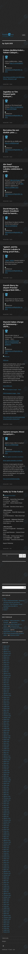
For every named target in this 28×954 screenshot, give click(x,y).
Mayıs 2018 (6, 739)
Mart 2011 (5, 880)
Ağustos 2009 (7, 915)
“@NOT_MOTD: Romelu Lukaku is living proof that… (11, 249)
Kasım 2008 (6, 932)
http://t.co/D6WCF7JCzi (11, 187)
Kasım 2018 (6, 730)
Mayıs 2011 (6, 877)
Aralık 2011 (6, 866)
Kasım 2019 (6, 708)
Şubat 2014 (6, 829)
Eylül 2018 (6, 734)
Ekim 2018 (6, 732)
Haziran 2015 (6, 800)
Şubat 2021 (6, 684)
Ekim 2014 (6, 814)
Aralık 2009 (6, 908)
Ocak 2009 (6, 928)
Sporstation (14, 622)
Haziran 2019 (6, 717)
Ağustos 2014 (6, 818)
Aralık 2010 (6, 886)
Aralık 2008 (6, 930)
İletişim (4, 941)
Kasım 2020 (6, 688)
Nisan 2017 (6, 763)
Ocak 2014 (6, 831)
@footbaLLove (9, 70)
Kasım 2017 (6, 750)
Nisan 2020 (6, 699)
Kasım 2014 (6, 812)
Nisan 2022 (6, 658)
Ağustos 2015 (6, 796)
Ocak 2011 (5, 884)
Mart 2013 (6, 849)
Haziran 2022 (6, 655)
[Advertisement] (14, 17)
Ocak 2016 (6, 790)
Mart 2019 (6, 723)
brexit (11, 201)
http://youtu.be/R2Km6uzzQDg (11, 478)
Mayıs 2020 (6, 697)
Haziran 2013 (6, 844)
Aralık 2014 (6, 811)
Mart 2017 (6, 765)
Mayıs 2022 (6, 657)
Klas (4, 598)
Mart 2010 (6, 902)
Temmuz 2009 (7, 917)
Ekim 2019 (6, 710)
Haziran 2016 (6, 781)
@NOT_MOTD (10, 260)
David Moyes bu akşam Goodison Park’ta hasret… (11, 211)
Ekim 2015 (6, 792)
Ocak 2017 (6, 768)
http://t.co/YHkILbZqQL (11, 445)
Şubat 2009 (6, 926)
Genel (11, 84)
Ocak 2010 (6, 906)
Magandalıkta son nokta (9, 631)
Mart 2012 (6, 860)
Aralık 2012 (6, 855)
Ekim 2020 (6, 690)
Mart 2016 (6, 787)
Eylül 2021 (6, 671)
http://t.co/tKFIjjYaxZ (11, 226)
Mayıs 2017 (6, 761)
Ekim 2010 (6, 889)
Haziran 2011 (6, 875)
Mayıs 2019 (6, 719)
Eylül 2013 (6, 838)
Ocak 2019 (6, 726)
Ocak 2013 (6, 853)
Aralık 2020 (6, 686)
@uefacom (8, 344)
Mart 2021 (6, 682)
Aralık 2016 (6, 770)
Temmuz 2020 (7, 695)
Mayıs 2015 (6, 801)
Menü (23, 35)
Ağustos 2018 (6, 735)
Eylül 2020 (6, 691)
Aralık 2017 (6, 748)
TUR (10, 548)
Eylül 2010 (6, 891)
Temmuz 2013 (7, 842)
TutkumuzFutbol (14, 626)
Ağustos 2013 (6, 840)
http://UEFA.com (7, 386)
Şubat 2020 (6, 702)
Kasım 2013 (6, 834)
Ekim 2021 (6, 669)
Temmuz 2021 (7, 675)
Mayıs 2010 (6, 899)
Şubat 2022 (6, 662)
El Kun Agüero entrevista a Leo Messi (12, 460)
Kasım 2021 (6, 668)
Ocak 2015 (6, 809)
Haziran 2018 (6, 737)
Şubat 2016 (6, 789)
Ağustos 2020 (6, 693)
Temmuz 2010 (7, 895)
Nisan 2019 (6, 721)
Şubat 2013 (6, 851)
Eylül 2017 (6, 754)
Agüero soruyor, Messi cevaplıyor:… (13, 433)
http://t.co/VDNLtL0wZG (12, 341)
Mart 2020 (6, 701)
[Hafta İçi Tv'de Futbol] (14, 496)
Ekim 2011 (6, 869)
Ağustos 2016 (6, 778)
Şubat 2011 (6, 882)
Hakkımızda (5, 938)
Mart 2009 (6, 924)
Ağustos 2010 (6, 893)
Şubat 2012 (6, 862)
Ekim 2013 (6, 836)
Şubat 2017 (6, 767)
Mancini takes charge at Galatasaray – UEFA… (13, 324)
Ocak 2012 (6, 864)
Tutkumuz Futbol (14, 635)
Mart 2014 (6, 827)
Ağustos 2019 (6, 713)
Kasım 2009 (6, 910)
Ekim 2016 (6, 774)
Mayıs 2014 (6, 823)
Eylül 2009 (6, 913)
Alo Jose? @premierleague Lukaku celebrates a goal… (12, 167)
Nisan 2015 (6, 803)
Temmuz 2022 (7, 653)
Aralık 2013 (6, 833)
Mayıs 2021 (6, 679)
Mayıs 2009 (6, 921)
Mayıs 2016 (6, 783)
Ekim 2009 (6, 911)
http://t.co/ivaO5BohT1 (16, 63)
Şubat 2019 (6, 724)
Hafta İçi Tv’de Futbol (13, 492)
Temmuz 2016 (7, 779)
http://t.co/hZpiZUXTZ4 (11, 343)
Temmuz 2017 (7, 757)
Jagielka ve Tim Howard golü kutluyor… (10, 94)
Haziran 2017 (6, 759)
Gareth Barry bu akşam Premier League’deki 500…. (12, 287)
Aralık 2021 (6, 666)
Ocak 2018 (6, 746)
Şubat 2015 (6, 807)
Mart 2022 (6, 660)
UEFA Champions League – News (11, 393)
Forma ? (5, 609)
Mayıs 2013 (6, 845)
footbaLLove (4, 949)
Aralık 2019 (6, 706)
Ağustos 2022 (6, 651)
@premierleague (12, 109)
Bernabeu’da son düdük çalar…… (11, 131)
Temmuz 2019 (7, 715)
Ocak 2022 (6, 664)
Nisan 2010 (6, 900)
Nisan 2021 (6, 680)
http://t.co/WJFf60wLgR (12, 143)
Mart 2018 (6, 743)
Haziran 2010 (6, 897)
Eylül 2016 (6, 776)
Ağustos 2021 (6, 673)
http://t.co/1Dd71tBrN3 (16, 107)
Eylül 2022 (6, 649)
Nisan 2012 (6, 858)
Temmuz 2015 (7, 798)
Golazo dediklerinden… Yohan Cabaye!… (14, 51)
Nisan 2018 (6, 741)
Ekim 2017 (6, 752)
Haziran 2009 (6, 919)
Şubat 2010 (6, 904)
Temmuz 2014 (7, 820)
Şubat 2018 (6, 745)
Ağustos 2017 (6, 756)
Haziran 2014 (6, 822)
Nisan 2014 (6, 825)
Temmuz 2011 (7, 873)
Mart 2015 (6, 805)
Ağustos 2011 (6, 871)
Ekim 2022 (6, 648)
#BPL (21, 184)
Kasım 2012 (6, 856)
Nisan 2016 (6, 785)
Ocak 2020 (6, 704)
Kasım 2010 (6, 888)
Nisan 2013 (6, 847)
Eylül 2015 (6, 794)
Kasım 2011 (6, 867)
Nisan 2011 (6, 878)
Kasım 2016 (6, 772)
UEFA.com (5, 360)
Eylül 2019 (6, 712)
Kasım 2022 (6, 646)
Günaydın (5, 608)
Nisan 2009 (6, 922)
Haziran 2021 (6, 677)
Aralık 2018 (6, 728)
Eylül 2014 (6, 816)
